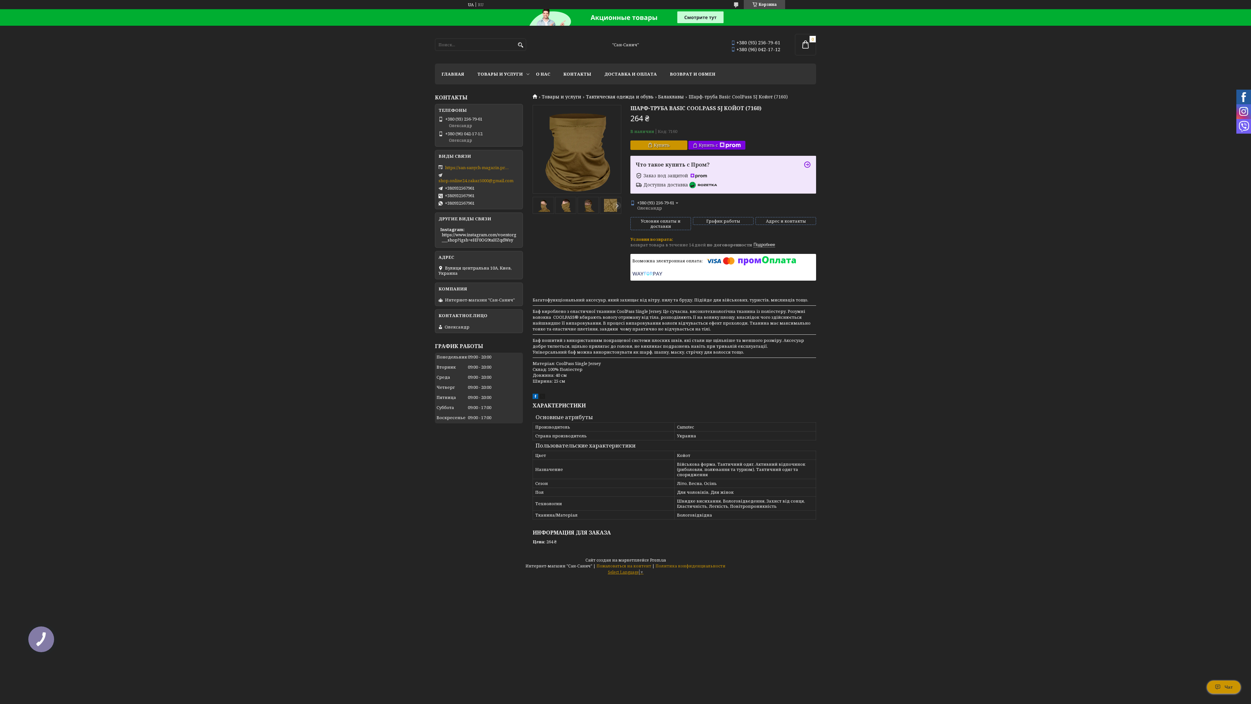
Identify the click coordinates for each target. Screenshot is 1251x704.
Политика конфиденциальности (690, 566)
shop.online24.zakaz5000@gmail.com (476, 180)
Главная (452, 74)
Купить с (708, 145)
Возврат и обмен (692, 74)
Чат (1229, 687)
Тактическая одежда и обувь (620, 96)
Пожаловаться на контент (624, 566)
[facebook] (535, 397)
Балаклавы (671, 96)
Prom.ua (658, 560)
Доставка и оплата (630, 74)
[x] (542, 397)
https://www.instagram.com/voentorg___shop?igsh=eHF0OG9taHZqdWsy (479, 237)
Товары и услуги (500, 74)
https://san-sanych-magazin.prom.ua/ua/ (477, 167)
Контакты (577, 74)
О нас (543, 74)
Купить (662, 145)
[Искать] (520, 45)
